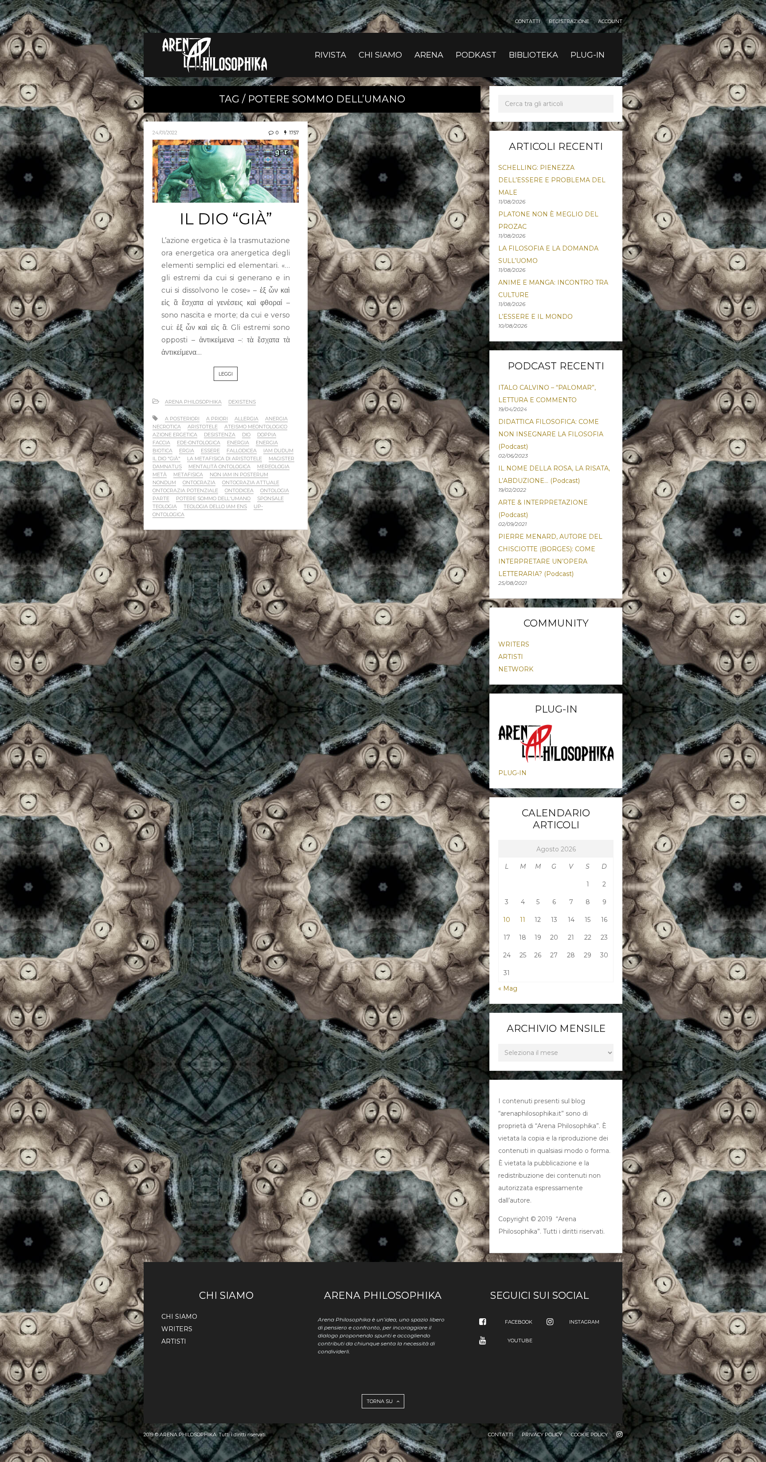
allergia (246, 418)
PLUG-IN (588, 55)
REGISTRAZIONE (569, 21)
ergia (186, 450)
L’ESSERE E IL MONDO (535, 317)
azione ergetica (174, 434)
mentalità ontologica (219, 466)
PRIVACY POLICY (542, 1434)
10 (506, 920)
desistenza (219, 434)
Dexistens (242, 402)
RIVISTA (330, 55)
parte (160, 498)
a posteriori (182, 418)
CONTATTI (527, 21)
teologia (164, 506)
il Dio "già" (166, 458)
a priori (217, 418)
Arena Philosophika (193, 402)
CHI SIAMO (380, 55)
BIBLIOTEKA (533, 55)
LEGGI (226, 374)
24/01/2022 (164, 132)
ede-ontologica (198, 442)
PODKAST (476, 55)
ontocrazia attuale (250, 482)
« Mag (507, 988)
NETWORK (515, 669)
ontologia (274, 490)
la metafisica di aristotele (224, 458)
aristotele (203, 426)
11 (522, 920)
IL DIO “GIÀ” (226, 218)
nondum (164, 482)
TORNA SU (380, 1401)
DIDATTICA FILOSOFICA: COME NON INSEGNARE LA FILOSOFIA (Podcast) (550, 434)
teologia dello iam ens (215, 506)
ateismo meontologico (255, 426)
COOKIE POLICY (589, 1434)
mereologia (273, 466)
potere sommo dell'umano (213, 498)
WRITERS (513, 644)
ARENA (428, 55)
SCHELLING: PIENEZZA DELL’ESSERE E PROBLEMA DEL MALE (552, 180)
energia (238, 442)
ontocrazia (199, 482)
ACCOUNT (610, 21)
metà (159, 474)
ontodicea (239, 490)
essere (210, 450)
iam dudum (278, 450)
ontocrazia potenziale (185, 490)
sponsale (270, 498)
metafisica (188, 474)
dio (246, 434)
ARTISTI (510, 657)
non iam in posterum (239, 474)
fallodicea (242, 450)
